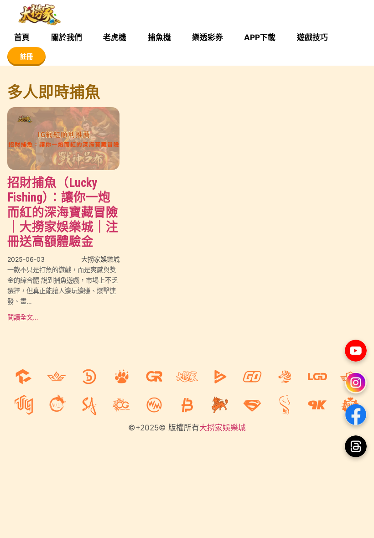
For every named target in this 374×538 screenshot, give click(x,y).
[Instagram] (356, 382)
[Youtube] (356, 351)
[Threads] (356, 446)
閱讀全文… (22, 317)
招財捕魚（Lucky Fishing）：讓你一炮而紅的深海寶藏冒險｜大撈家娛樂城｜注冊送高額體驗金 (62, 212)
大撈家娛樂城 (222, 427)
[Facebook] (356, 414)
